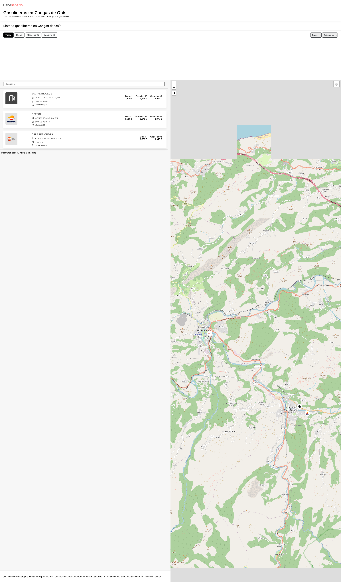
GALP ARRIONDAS (42, 134)
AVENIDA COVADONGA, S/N (46, 118)
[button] (299, 406)
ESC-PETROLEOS (42, 93)
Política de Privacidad (151, 576)
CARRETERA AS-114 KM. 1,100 (47, 98)
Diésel (19, 35)
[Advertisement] (170, 59)
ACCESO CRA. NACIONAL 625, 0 (48, 138)
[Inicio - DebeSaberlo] (13, 6)
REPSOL (36, 114)
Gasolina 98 (49, 35)
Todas (8, 35)
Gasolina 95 (33, 35)
